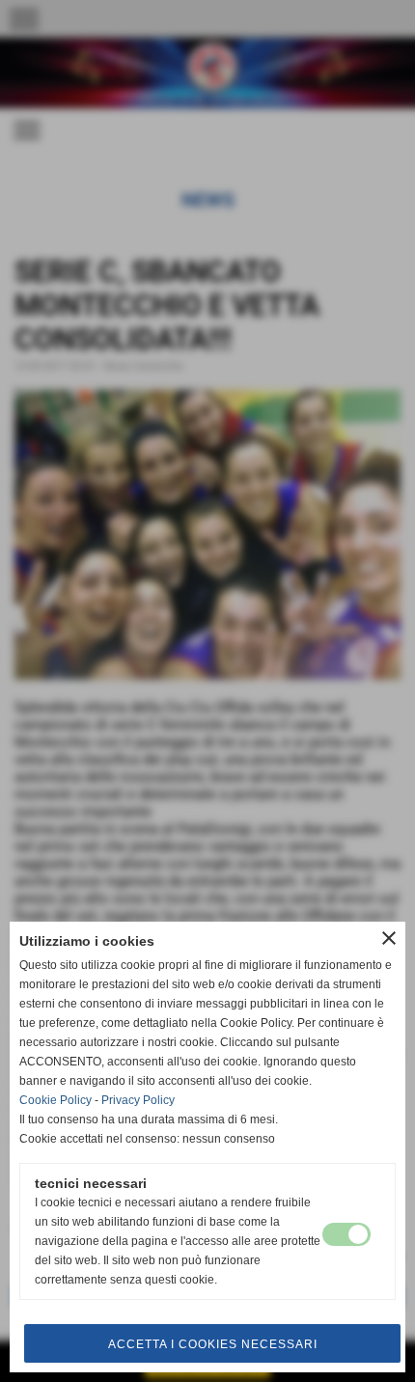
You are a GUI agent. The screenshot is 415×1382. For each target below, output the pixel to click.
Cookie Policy (55, 1100)
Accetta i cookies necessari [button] (213, 1344)
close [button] (389, 938)
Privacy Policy (138, 1100)
